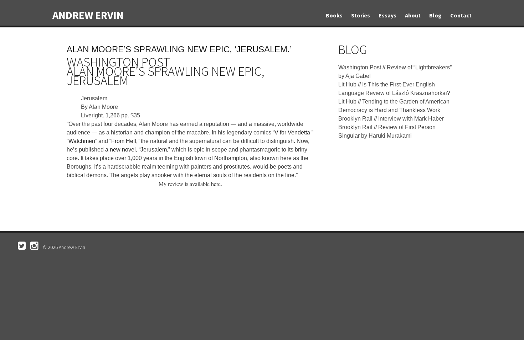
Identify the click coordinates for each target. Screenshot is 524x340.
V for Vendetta (292, 132)
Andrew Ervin (88, 15)
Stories (360, 15)
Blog (435, 15)
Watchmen (81, 141)
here (216, 183)
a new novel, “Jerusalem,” (137, 150)
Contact (461, 15)
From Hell (123, 141)
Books (334, 15)
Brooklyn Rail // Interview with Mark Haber (391, 119)
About (413, 15)
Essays (387, 15)
